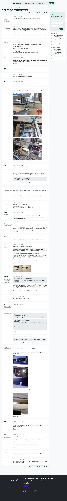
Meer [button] (42, 3)
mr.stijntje (5, 347)
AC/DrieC (5, 26)
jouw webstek (22, 227)
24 (39, 12)
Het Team (35, 490)
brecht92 (5, 421)
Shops (39, 3)
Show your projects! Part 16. (22, 7)
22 (35, 12)
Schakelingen (25, 491)
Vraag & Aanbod (31, 3)
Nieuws (36, 3)
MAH (4, 202)
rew (4, 304)
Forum (26, 3)
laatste (47, 12)
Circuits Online (4, 7)
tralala (5, 68)
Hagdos (5, 81)
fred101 (5, 16)
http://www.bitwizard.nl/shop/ (7, 307)
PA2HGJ (5, 247)
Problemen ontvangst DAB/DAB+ (59, 38)
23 (37, 12)
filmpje (20, 416)
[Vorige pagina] (31, 12)
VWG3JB (5, 452)
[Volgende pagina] (43, 12)
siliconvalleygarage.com (7, 279)
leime (5, 165)
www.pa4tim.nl (5, 19)
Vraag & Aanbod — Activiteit (55, 47)
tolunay (5, 57)
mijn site (21, 197)
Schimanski (5, 244)
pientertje (5, 236)
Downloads (25, 492)
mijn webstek (42, 228)
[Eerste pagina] (30, 12)
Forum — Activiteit (54, 33)
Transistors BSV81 (57, 57)
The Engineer (6, 296)
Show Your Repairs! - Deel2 (58, 43)
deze (28, 437)
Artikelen (24, 490)
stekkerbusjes (22, 253)
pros (4, 223)
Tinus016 (5, 188)
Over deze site (36, 491)
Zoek (61, 28)
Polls (34, 492)
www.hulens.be (8, 28)
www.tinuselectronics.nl (6, 190)
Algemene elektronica (13, 7)
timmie (5, 41)
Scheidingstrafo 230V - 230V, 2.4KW (60, 52)
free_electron (6, 276)
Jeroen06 (5, 459)
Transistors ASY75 (57, 55)
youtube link (15, 63)
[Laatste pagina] (44, 12)
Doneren (26, 485)
